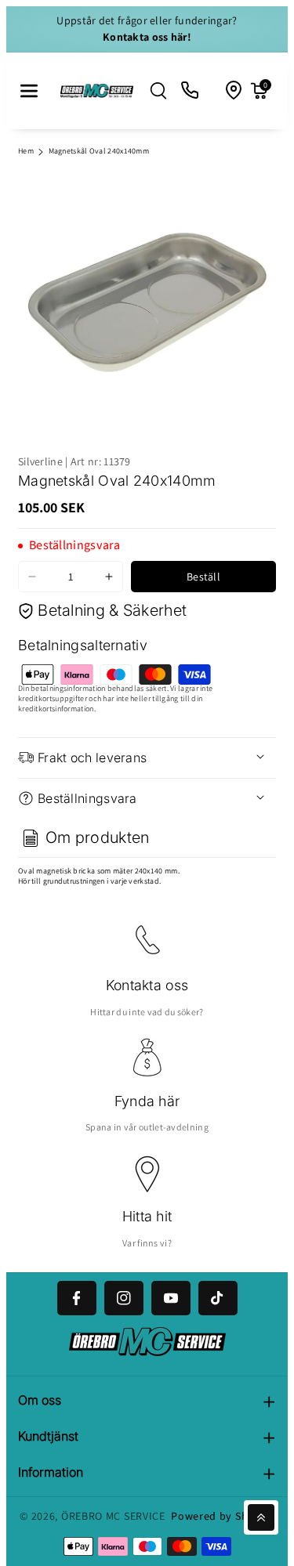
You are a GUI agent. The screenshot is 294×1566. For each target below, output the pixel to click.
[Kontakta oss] (190, 91)
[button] (29, 90)
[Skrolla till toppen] (261, 1517)
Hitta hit (147, 1216)
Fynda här (147, 1101)
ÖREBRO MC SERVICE (113, 1516)
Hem (26, 151)
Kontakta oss (147, 985)
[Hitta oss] (234, 91)
